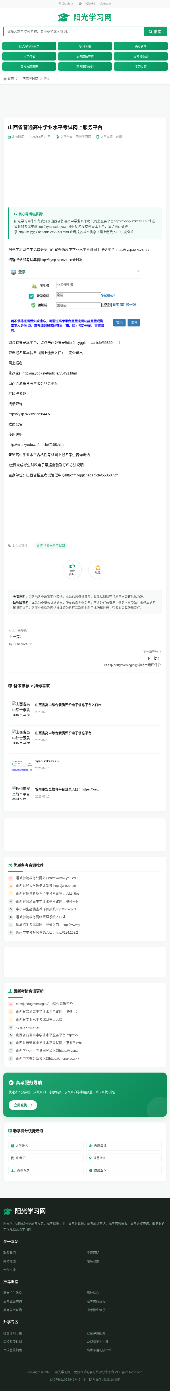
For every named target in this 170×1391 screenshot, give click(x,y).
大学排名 (29, 56)
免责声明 (93, 1252)
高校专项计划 (12, 1341)
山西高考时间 (28, 78)
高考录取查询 (85, 66)
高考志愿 (106, 4)
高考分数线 (141, 56)
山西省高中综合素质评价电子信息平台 (63, 733)
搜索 (157, 32)
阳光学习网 (92, 17)
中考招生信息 (96, 1310)
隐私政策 (93, 1261)
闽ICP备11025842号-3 (65, 1379)
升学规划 (88, 4)
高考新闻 (141, 46)
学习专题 (85, 46)
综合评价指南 (96, 1333)
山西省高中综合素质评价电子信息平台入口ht (68, 705)
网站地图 (9, 1261)
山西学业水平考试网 (51, 545)
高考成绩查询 (85, 56)
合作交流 (9, 1270)
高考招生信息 (12, 1293)
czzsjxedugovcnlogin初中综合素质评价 (132, 665)
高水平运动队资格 (99, 1350)
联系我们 (9, 1252)
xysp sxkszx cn (20, 644)
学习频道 (67, 4)
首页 (11, 78)
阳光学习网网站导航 (106, 1379)
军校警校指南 (12, 1350)
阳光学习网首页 (29, 46)
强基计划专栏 (12, 1333)
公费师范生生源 (97, 1341)
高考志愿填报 (29, 66)
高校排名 (93, 1293)
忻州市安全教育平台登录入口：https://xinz (67, 789)
